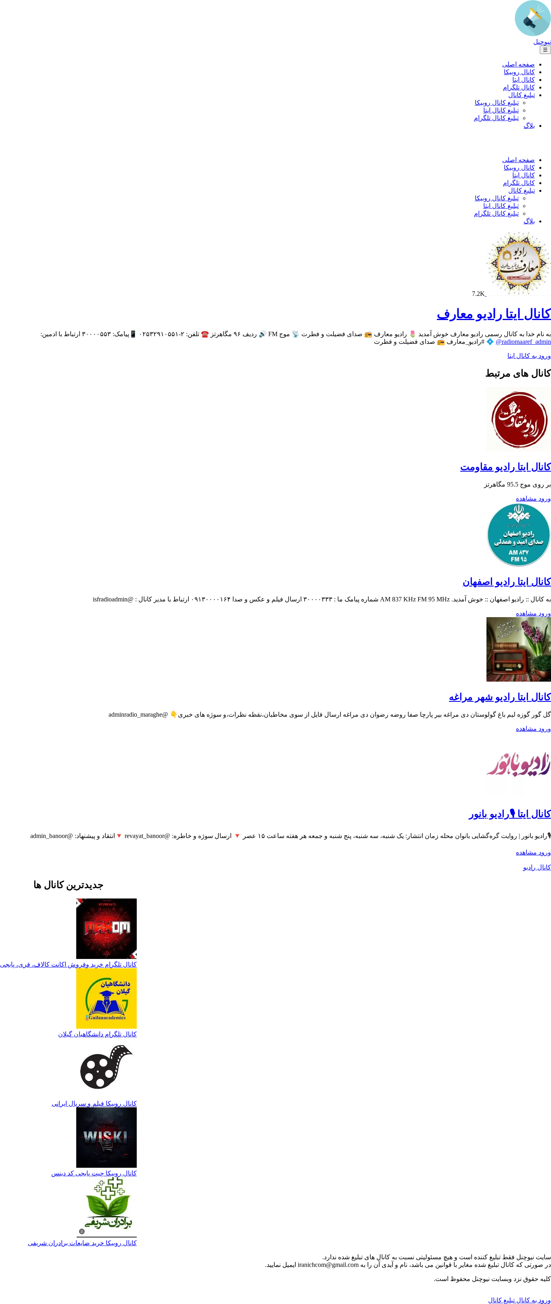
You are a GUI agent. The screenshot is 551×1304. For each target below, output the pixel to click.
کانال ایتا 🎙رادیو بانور (510, 814)
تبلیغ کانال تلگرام (496, 117)
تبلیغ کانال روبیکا (497, 102)
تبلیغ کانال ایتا (501, 110)
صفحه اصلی (518, 64)
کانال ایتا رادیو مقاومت (505, 467)
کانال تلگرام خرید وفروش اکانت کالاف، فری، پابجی (68, 964)
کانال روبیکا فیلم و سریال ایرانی (94, 1103)
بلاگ (529, 125)
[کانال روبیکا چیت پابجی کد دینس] (106, 1138)
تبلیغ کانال (521, 95)
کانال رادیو (537, 867)
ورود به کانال (533, 1300)
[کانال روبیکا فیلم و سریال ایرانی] (107, 1069)
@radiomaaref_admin (523, 341)
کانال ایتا (523, 79)
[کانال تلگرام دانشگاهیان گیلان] (106, 999)
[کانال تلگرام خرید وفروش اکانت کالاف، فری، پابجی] (106, 929)
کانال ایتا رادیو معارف (494, 313)
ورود (544, 498)
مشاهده (526, 498)
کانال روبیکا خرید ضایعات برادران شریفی (82, 1243)
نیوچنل (542, 41)
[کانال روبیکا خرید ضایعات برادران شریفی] (107, 1208)
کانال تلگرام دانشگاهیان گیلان (97, 1034)
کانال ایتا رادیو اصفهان (507, 581)
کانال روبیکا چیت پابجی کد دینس (94, 1173)
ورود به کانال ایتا (529, 355)
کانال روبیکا (519, 72)
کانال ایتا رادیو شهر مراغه (500, 697)
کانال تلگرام (519, 87)
